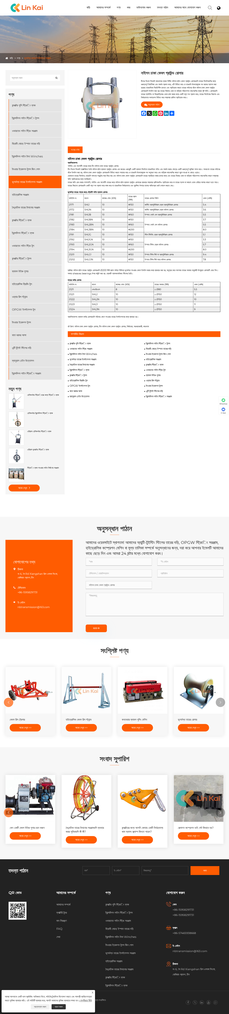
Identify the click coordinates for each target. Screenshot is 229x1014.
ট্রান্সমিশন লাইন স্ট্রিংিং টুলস (25, 118)
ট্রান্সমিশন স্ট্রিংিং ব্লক (23, 233)
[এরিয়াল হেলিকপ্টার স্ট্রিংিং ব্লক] (16, 431)
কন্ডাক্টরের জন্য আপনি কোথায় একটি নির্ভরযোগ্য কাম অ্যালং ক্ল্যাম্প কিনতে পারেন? (142, 829)
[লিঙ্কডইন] (201, 1002)
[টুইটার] (194, 1002)
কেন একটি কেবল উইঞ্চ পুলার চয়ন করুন (27, 828)
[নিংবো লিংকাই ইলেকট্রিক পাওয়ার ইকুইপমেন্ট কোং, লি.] (27, 3)
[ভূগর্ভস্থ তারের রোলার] (198, 690)
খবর (128, 7)
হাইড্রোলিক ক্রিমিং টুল (22, 284)
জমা (96, 628)
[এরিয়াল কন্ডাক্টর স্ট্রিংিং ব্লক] (16, 449)
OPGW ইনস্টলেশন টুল (23, 309)
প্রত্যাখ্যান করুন (40, 1006)
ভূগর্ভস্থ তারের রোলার (187, 719)
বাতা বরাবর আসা (19, 335)
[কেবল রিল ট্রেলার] (30, 690)
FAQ (59, 929)
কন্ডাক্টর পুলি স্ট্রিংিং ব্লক (24, 105)
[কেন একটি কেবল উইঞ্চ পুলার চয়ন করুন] (30, 798)
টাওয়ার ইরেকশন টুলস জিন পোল (26, 169)
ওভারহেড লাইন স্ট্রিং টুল (23, 246)
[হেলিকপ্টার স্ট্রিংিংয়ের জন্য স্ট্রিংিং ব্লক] (16, 395)
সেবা (58, 937)
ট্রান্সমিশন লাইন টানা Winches (27, 156)
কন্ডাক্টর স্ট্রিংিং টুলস (21, 258)
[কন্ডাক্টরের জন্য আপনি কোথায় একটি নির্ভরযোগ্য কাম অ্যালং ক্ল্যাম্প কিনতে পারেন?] (142, 798)
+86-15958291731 (28, 592)
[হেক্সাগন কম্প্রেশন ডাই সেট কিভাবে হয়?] (198, 798)
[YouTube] (208, 1002)
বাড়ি (88, 7)
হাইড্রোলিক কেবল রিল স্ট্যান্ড (79, 719)
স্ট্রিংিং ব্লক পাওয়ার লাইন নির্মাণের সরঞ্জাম (43, 467)
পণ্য (119, 7)
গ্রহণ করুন (59, 1006)
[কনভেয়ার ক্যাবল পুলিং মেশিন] (142, 690)
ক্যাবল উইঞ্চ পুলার (20, 271)
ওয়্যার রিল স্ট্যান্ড (20, 297)
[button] (8, 702)
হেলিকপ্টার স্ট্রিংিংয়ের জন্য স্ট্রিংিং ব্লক (43, 395)
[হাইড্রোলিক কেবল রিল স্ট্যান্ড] (86, 690)
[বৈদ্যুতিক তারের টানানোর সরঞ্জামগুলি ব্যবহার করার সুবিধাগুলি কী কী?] (86, 798)
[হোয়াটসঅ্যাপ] (215, 1002)
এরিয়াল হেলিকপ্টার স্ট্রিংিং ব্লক (39, 431)
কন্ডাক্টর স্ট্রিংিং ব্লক (21, 220)
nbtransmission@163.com (34, 607)
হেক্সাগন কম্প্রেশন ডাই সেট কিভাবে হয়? (196, 828)
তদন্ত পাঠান (162, 7)
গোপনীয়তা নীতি (86, 1000)
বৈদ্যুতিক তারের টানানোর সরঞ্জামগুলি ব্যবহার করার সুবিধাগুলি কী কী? (85, 829)
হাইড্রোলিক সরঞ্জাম (20, 194)
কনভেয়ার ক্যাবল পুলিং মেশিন (134, 719)
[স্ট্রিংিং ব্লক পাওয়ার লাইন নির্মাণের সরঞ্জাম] (16, 468)
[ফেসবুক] (188, 1002)
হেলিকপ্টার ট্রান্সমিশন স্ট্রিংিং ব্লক (40, 413)
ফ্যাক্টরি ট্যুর (61, 912)
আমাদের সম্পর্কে (103, 7)
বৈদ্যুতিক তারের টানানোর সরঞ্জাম (26, 207)
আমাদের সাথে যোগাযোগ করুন (187, 7)
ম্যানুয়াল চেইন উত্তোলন (23, 360)
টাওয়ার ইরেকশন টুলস (21, 322)
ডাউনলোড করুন (143, 7)
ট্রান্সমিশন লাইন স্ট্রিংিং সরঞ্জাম (26, 373)
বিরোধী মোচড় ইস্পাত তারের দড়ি (26, 143)
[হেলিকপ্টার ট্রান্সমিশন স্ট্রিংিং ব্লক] (16, 413)
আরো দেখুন (23, 487)
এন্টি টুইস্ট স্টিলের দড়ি (21, 348)
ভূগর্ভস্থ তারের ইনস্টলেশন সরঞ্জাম (37, 58)
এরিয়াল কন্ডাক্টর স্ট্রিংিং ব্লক (38, 449)
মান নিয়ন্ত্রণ (61, 920)
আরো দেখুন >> (25, 727)
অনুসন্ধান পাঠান (153, 104)
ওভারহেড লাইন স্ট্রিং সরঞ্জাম (24, 131)
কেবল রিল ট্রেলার (17, 719)
